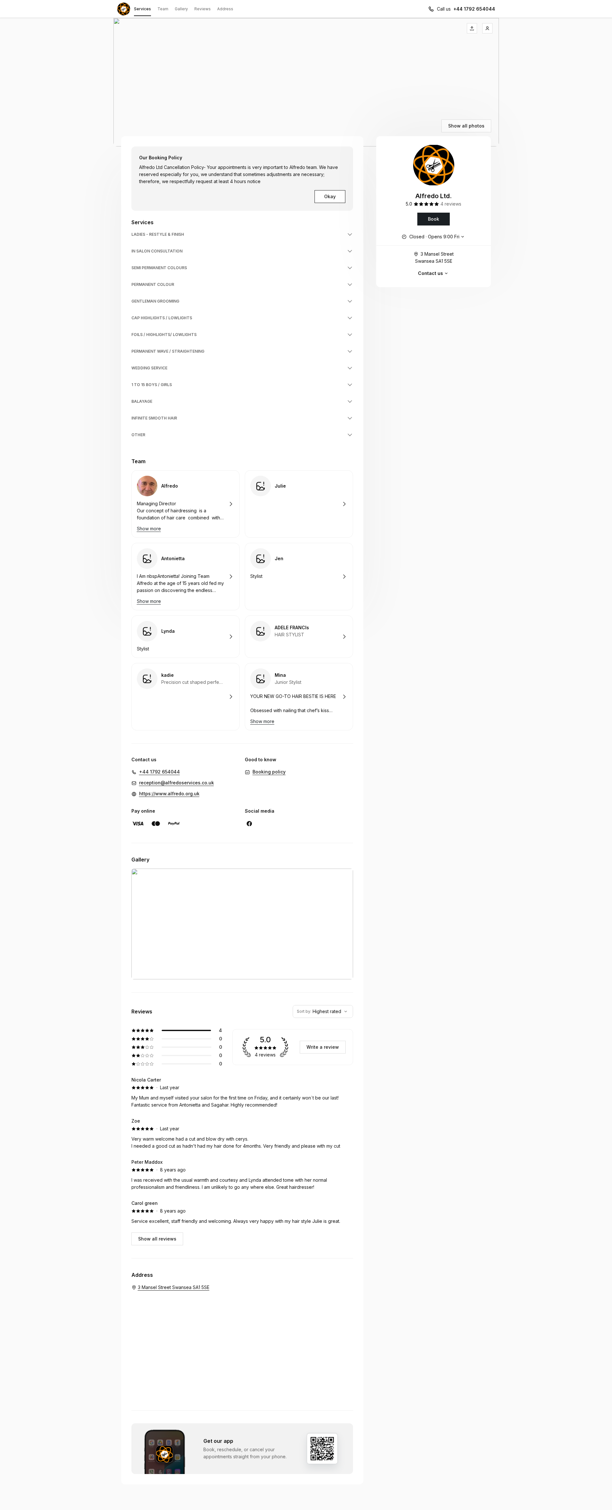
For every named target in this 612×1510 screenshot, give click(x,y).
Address (225, 8)
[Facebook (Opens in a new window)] (249, 823)
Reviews (202, 8)
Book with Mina (299, 696)
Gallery (181, 8)
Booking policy (269, 771)
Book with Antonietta (185, 576)
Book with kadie (185, 696)
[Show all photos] (306, 82)
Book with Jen (299, 576)
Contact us (430, 273)
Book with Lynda (185, 637)
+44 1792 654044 (474, 9)
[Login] (487, 28)
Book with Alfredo (185, 504)
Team (162, 8)
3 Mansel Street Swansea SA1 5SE (434, 257)
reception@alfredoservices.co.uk (176, 782)
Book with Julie (299, 504)
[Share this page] (472, 28)
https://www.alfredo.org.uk (169, 793)
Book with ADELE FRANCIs (299, 637)
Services (142, 8)
